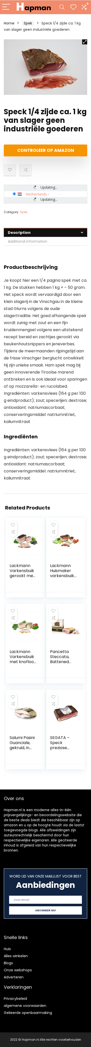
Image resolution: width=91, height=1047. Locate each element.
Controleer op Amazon (45, 150)
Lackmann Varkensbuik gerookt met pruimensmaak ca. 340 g (22, 576)
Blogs (8, 963)
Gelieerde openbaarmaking (28, 1012)
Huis (7, 948)
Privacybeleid (15, 998)
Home (9, 23)
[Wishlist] (73, 7)
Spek (28, 23)
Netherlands (36, 193)
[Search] (62, 7)
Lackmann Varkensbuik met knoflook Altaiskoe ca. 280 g (23, 662)
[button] (84, 41)
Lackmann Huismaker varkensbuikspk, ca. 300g (63, 573)
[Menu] (6, 7)
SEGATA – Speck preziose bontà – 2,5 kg (61, 748)
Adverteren (14, 977)
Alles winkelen (16, 955)
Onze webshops (18, 970)
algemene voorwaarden (25, 1005)
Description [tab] (19, 232)
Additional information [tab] (27, 241)
